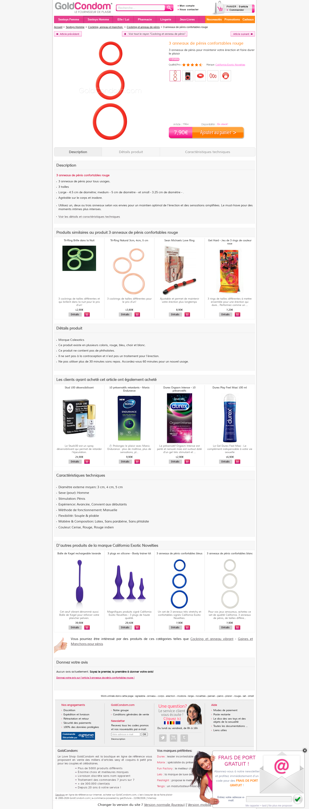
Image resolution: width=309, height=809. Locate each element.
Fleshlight (163, 780)
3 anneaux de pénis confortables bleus (179, 553)
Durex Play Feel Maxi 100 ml (230, 387)
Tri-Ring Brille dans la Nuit (79, 240)
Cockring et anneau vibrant (211, 639)
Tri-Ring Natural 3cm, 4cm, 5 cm (129, 240)
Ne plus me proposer (280, 805)
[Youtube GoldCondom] (173, 738)
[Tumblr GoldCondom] (184, 738)
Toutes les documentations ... (230, 726)
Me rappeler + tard (256, 805)
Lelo (159, 774)
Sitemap (151, 798)
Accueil (58, 27)
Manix (161, 762)
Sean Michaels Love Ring (179, 240)
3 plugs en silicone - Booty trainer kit (129, 553)
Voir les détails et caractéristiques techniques (89, 217)
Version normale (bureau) (164, 805)
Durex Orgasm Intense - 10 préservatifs (179, 389)
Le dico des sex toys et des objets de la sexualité (229, 720)
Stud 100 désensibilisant (79, 387)
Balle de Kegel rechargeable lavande (79, 553)
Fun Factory (165, 768)
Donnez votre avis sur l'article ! (95, 677)
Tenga (161, 786)
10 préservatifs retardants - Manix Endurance (129, 389)
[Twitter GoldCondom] (162, 738)
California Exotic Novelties (230, 64)
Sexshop (60, 794)
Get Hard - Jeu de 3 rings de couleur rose (229, 242)
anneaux (65, 175)
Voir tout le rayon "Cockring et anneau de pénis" (157, 34)
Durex (161, 756)
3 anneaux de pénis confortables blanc (230, 553)
